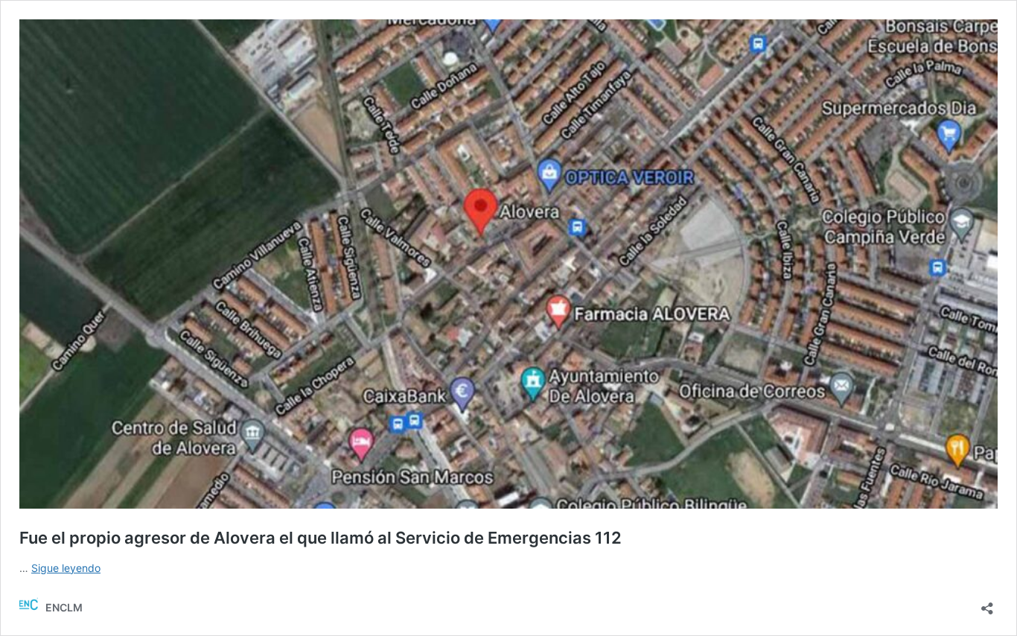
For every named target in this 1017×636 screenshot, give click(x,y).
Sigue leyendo (66, 568)
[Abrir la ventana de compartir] (987, 603)
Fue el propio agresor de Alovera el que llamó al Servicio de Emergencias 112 (320, 537)
